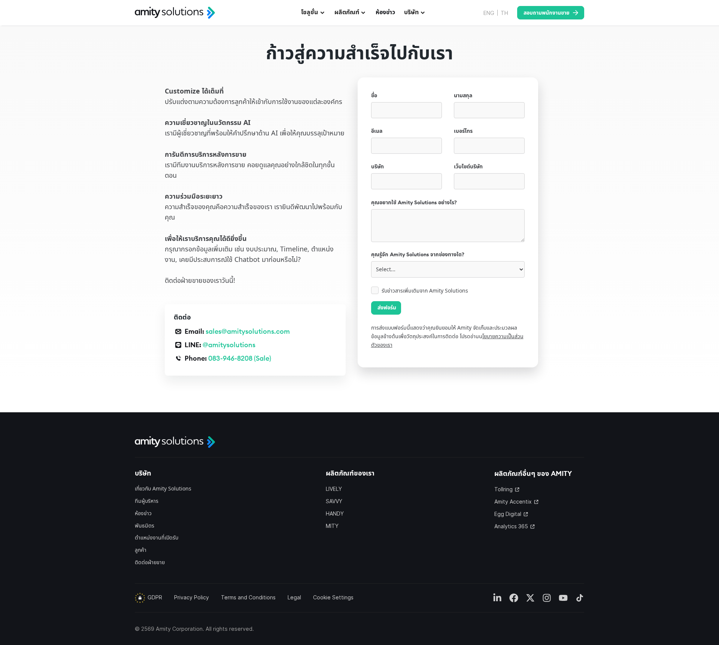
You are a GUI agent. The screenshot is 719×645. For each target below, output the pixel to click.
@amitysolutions (229, 344)
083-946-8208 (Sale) (239, 358)
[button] (313, 13)
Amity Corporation (179, 629)
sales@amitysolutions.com (248, 331)
